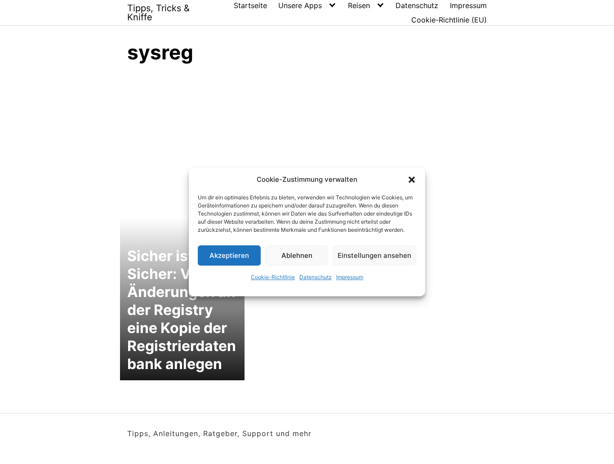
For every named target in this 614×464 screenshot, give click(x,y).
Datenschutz (315, 277)
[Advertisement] (307, 140)
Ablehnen (296, 255)
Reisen (359, 5)
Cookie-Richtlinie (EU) (449, 19)
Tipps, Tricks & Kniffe (158, 13)
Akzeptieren (229, 255)
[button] (411, 179)
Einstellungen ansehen (374, 255)
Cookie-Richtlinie (273, 277)
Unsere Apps (300, 5)
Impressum (349, 277)
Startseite (250, 5)
